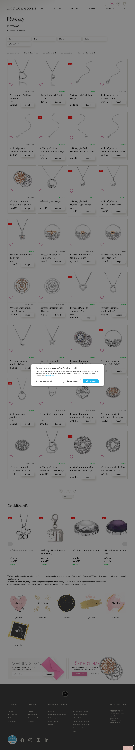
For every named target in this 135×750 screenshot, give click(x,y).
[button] (44, 381)
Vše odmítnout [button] (72, 381)
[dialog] (67, 375)
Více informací (50, 376)
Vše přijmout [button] (91, 381)
